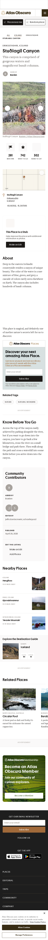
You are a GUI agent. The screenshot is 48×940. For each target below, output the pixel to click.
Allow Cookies (24, 927)
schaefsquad (29, 519)
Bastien (13, 75)
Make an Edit (15, 245)
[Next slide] (40, 108)
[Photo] (38, 583)
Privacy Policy (20, 385)
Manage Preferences (23, 935)
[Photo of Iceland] (11, 651)
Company (8, 906)
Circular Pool (10, 716)
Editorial (8, 880)
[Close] (44, 913)
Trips (5, 889)
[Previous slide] (7, 108)
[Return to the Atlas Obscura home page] (16, 13)
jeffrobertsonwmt (13, 519)
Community (10, 898)
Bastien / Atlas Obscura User (32, 136)
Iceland (25, 647)
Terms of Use (32, 385)
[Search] (38, 13)
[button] (10, 147)
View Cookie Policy (38, 922)
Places (6, 872)
